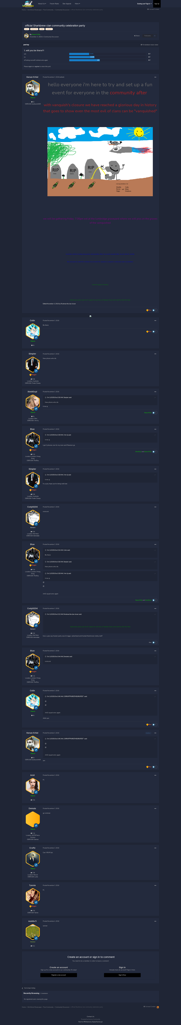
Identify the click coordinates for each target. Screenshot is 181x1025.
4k (33, 345)
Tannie (32, 885)
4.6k (33, 532)
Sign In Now (122, 975)
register (36, 66)
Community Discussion (51, 37)
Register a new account (59, 975)
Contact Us (90, 1017)
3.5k (33, 800)
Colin (32, 320)
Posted (51, 77)
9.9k (33, 379)
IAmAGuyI (32, 391)
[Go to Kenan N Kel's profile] (26, 35)
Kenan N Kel (32, 77)
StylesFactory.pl (97, 1022)
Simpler (32, 354)
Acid (32, 775)
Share (137, 36)
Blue (32, 429)
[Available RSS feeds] (157, 1007)
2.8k (33, 873)
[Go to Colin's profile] (33, 331)
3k (33, 416)
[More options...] (155, 77)
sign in (30, 66)
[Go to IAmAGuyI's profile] (33, 402)
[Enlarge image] (100, 161)
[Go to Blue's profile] (33, 440)
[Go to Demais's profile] (33, 819)
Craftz (32, 848)
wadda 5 (32, 921)
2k (33, 102)
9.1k (33, 454)
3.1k (33, 833)
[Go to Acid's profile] (33, 786)
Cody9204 (32, 507)
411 (33, 946)
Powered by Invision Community (90, 1019)
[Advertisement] (60, 16)
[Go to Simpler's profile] (33, 365)
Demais (32, 808)
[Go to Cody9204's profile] (33, 518)
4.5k (33, 911)
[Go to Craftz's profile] (33, 859)
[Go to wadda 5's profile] (33, 932)
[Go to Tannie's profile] (33, 896)
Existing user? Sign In (144, 4)
